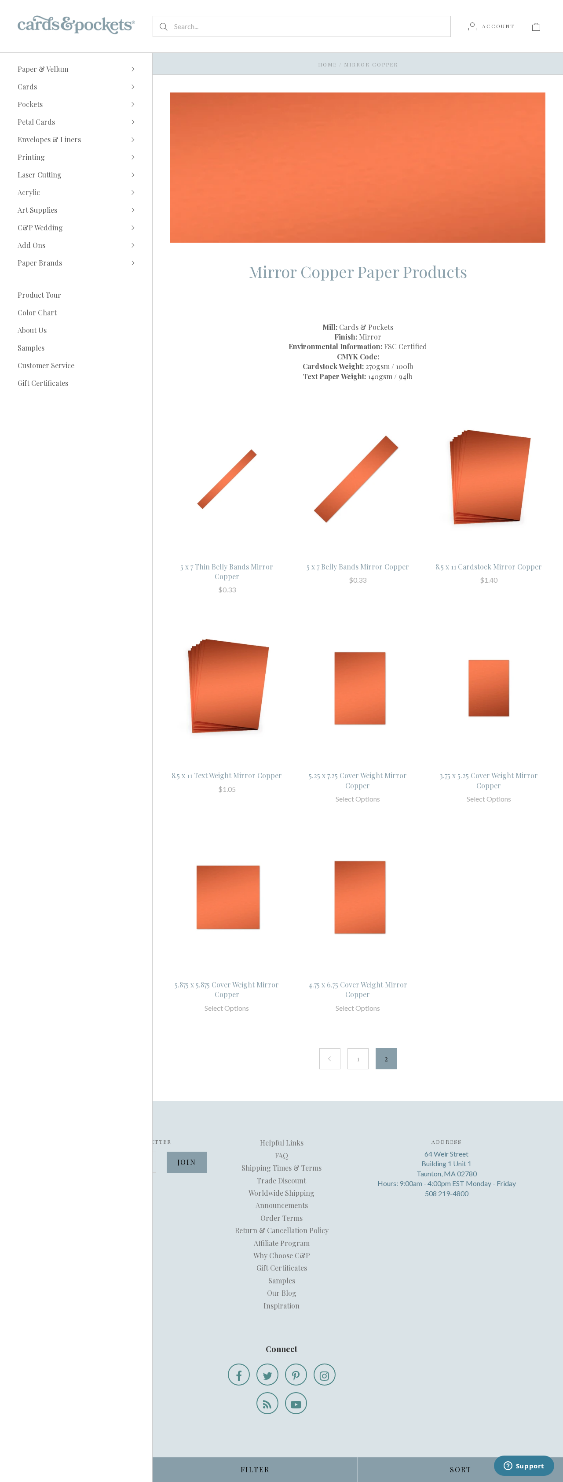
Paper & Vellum (43, 69)
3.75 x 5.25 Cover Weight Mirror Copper (489, 780)
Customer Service (46, 365)
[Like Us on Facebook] (239, 1375)
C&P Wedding (40, 227)
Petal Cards (36, 121)
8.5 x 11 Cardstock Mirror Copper (488, 566)
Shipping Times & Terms (281, 1167)
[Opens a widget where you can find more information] (524, 1467)
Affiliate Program (282, 1243)
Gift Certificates (43, 383)
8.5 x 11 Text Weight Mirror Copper (227, 775)
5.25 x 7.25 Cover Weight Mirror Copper (358, 780)
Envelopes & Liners (49, 139)
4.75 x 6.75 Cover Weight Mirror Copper (357, 989)
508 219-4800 (446, 1193)
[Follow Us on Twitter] (267, 1375)
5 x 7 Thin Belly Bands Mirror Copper (226, 571)
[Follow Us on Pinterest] (296, 1375)
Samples (31, 347)
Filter (255, 1469)
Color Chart (37, 312)
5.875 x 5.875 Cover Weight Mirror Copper (227, 989)
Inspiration (281, 1305)
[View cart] (536, 26)
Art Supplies (37, 209)
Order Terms (281, 1218)
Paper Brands (40, 262)
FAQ (281, 1155)
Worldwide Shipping (281, 1192)
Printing (31, 157)
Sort (461, 1469)
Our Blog (281, 1292)
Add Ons (31, 245)
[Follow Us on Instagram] (325, 1375)
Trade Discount (281, 1180)
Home (327, 64)
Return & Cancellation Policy (282, 1230)
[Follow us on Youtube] (296, 1403)
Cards (27, 86)
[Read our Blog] (267, 1403)
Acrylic (29, 192)
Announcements (282, 1205)
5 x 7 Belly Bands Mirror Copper (358, 566)
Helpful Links (281, 1142)
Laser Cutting (40, 174)
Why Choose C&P (281, 1255)
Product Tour (39, 294)
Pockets (30, 104)
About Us (32, 330)
